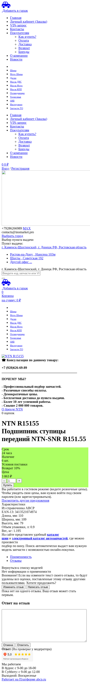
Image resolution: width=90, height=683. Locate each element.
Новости (16, 59)
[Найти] (3, 278)
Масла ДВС (16, 82)
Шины (13, 70)
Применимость (21, 557)
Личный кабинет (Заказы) (28, 21)
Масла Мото (16, 85)
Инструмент (16, 104)
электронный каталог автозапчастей (40, 538)
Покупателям (19, 33)
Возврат (24, 48)
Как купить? (27, 36)
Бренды (23, 52)
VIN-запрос (18, 25)
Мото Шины (16, 74)
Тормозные (15, 97)
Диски (13, 78)
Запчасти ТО (16, 108)
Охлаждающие (17, 93)
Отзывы (16, 560)
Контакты (17, 29)
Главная (15, 18)
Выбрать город (12, 236)
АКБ (12, 101)
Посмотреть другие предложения (25, 500)
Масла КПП (16, 89)
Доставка (25, 44)
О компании (19, 55)
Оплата (23, 40)
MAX (27, 228)
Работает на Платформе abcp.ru (24, 679)
